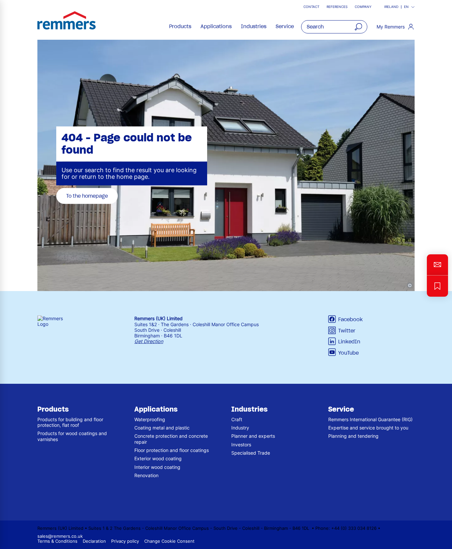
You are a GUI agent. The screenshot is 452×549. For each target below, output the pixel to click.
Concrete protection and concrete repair (171, 438)
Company (363, 7)
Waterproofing (149, 419)
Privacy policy (125, 541)
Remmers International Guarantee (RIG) (370, 419)
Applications (216, 26)
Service (285, 26)
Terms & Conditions (57, 541)
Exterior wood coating (158, 458)
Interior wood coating (157, 467)
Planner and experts (253, 436)
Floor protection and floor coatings (171, 450)
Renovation (146, 475)
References (337, 7)
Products (180, 26)
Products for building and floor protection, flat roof (70, 422)
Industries (253, 26)
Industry (240, 427)
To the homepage (87, 196)
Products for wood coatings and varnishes (72, 436)
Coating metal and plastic (162, 427)
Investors (241, 444)
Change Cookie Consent (169, 541)
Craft (236, 419)
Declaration (94, 541)
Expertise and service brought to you (368, 427)
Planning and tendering (353, 436)
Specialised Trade (250, 453)
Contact (311, 7)
